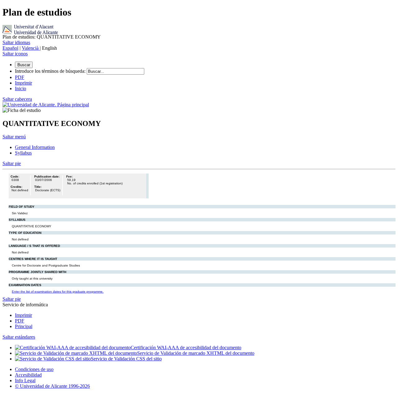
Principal (23, 326)
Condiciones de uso (34, 369)
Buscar (23, 65)
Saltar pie (11, 163)
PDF (19, 320)
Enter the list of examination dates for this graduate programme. (58, 291)
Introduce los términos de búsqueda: (50, 71)
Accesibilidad (28, 375)
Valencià (31, 48)
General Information (35, 147)
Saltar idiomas (16, 42)
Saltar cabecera (17, 99)
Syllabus (23, 152)
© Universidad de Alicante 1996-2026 (52, 386)
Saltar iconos (15, 53)
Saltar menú (14, 136)
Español (10, 48)
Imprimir (23, 315)
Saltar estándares (18, 337)
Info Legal (25, 380)
